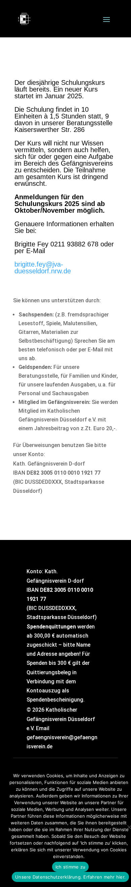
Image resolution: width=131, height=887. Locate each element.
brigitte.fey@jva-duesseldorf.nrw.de (42, 268)
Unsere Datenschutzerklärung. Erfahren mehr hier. (70, 877)
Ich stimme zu (70, 866)
